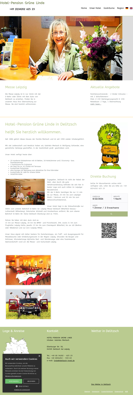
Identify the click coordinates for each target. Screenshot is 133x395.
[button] (22, 386)
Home (84, 8)
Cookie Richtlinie (107, 391)
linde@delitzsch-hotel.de (64, 361)
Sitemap (87, 391)
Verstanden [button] (13, 381)
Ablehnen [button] (31, 381)
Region (120, 8)
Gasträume (109, 8)
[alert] (22, 373)
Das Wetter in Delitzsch (101, 384)
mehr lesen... (95, 104)
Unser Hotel (95, 8)
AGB (126, 391)
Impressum (95, 391)
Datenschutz (119, 391)
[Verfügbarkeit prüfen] (111, 213)
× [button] (39, 356)
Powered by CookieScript (22, 390)
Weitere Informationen (13, 376)
